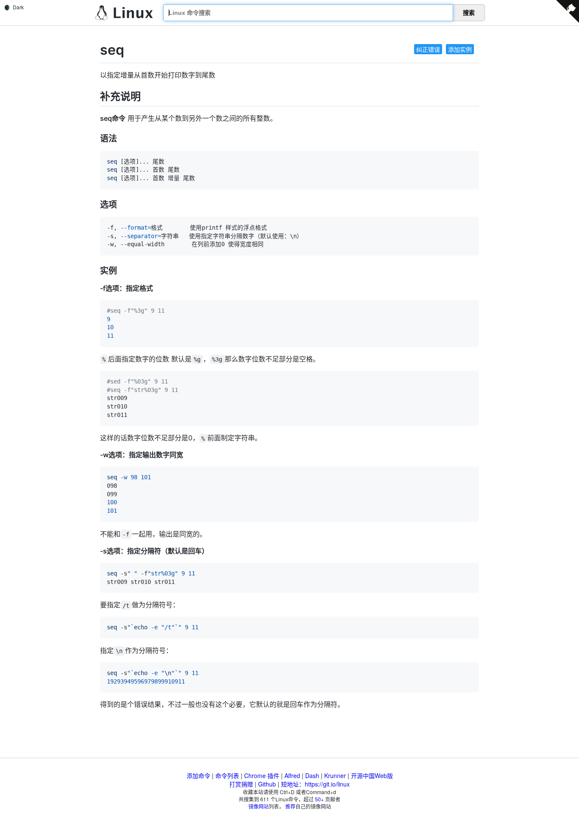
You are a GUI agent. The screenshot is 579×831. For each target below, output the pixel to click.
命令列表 (227, 775)
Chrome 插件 (261, 775)
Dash (312, 775)
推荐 (290, 806)
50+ (319, 799)
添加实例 (460, 49)
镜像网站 (258, 806)
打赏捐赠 (241, 784)
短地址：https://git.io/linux (315, 784)
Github (267, 784)
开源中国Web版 (372, 775)
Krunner (335, 775)
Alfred (292, 775)
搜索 (469, 12)
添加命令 (198, 775)
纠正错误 (428, 49)
